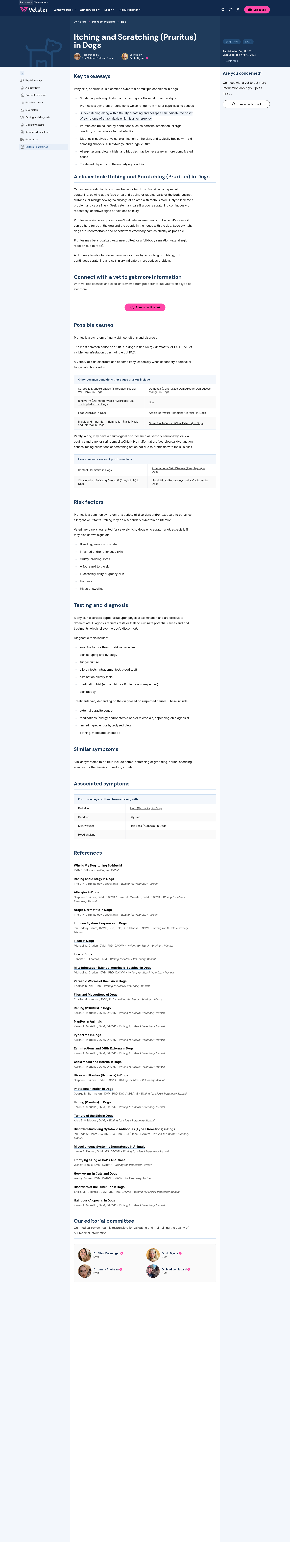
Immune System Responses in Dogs (100, 923)
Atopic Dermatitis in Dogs (93, 910)
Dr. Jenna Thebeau (106, 1269)
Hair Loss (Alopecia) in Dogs (94, 1200)
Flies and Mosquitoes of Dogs (95, 994)
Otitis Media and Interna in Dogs (98, 1062)
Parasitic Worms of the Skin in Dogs (100, 981)
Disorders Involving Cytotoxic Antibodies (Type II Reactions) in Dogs (124, 1129)
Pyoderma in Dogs (87, 1035)
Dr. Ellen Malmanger (106, 1253)
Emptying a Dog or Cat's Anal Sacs (99, 1160)
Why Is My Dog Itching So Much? (98, 865)
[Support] (230, 9)
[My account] (237, 9)
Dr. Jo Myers (137, 58)
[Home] (34, 9)
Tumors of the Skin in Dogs (93, 1115)
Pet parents (26, 2)
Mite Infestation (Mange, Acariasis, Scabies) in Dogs (112, 967)
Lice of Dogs (83, 954)
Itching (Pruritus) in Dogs (92, 1008)
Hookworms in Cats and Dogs (95, 1173)
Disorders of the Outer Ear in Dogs (99, 1187)
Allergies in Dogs (86, 892)
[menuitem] (65, 9)
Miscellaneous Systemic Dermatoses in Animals (109, 1146)
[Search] (223, 9)
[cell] (109, 390)
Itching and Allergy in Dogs (94, 879)
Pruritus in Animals (88, 1021)
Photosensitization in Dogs (93, 1088)
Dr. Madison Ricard (174, 1269)
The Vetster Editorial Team (97, 58)
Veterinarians (41, 2)
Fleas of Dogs (84, 941)
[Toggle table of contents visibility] (22, 73)
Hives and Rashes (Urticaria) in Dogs (101, 1075)
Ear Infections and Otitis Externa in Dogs (104, 1048)
